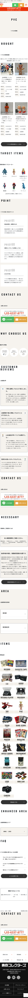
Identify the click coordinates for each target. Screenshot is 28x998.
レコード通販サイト (7, 993)
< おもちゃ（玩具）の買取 (5, 911)
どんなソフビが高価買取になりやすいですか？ (13, 864)
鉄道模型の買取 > (24, 911)
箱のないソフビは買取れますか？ (10, 870)
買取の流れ (5, 954)
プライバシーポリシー (20, 985)
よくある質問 (6, 960)
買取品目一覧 (20, 960)
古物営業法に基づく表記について (14, 971)
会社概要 (7, 985)
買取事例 (19, 954)
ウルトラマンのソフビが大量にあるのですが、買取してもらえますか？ (13, 858)
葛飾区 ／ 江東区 (7, 831)
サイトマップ (20, 989)
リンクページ (20, 993)
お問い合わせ (7, 989)
